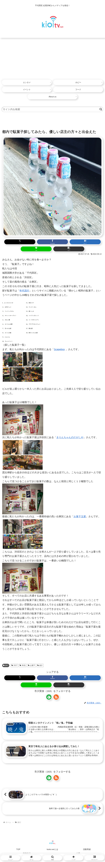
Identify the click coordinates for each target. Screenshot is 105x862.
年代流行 (24, 290)
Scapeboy (59, 349)
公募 (78, 853)
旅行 (6, 665)
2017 (15, 665)
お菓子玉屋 (80, 516)
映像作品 (27, 853)
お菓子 (32, 665)
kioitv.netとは (52, 849)
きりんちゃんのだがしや (69, 437)
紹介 (41, 665)
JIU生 (24, 665)
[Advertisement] (52, 58)
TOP (18, 849)
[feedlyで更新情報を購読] (49, 697)
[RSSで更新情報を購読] (56, 697)
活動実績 (87, 849)
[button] (100, 109)
